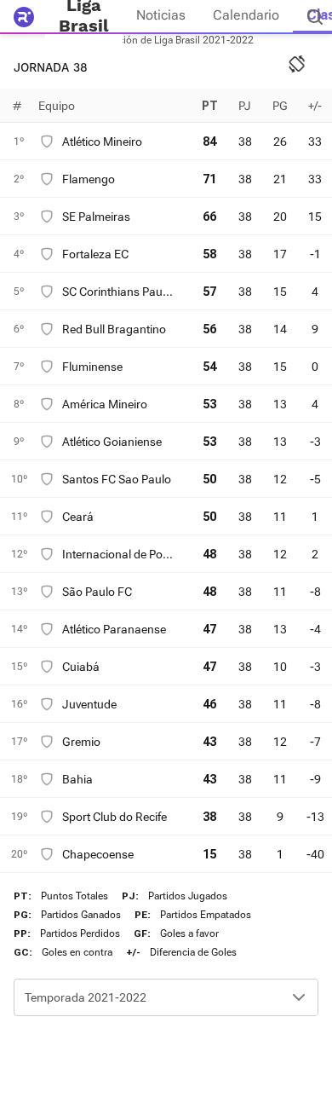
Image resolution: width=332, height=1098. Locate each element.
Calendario (246, 15)
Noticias (161, 15)
